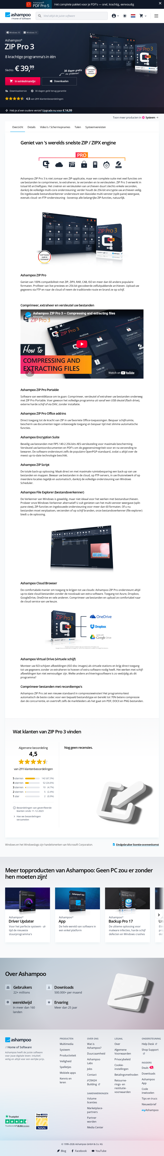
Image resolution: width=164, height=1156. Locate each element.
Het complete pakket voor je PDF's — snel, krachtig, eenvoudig (94, 4)
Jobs (89, 1069)
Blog (63, 1151)
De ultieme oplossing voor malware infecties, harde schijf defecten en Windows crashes (127, 930)
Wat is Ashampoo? (94, 1046)
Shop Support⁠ (150, 1049)
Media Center (95, 1127)
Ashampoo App (148, 1081)
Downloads (148, 1073)
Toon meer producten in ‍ (134, 117)
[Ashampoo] (18, 1040)
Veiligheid (65, 1061)
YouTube (101, 1151)
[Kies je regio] (133, 16)
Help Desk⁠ (148, 1044)
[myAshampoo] (115, 16)
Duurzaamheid (96, 1053)
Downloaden (61, 81)
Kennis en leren (66, 1080)
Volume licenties (92, 1100)
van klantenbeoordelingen (44, 99)
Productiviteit (68, 1055)
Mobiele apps (68, 1073)
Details (31, 127)
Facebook (81, 1151)
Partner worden (91, 1119)
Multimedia (66, 1044)
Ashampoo (150, 1110)
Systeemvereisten (95, 127)
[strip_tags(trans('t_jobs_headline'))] (41, 1121)
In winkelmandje (25, 81)
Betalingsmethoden (124, 1074)
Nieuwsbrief (149, 1104)
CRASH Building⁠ (92, 1082)
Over (117, 1044)
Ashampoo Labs (93, 1061)
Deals (147, 1068)
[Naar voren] (159, 915)
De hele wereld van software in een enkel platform (77, 928)
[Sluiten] (160, 3)
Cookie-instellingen (121, 1067)
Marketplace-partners (95, 1110)
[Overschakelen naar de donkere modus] (125, 16)
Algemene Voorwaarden (123, 1051)
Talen (78, 127)
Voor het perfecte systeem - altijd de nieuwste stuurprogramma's (27, 930)
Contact (92, 1074)
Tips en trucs (149, 1098)
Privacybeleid (123, 1059)
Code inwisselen (148, 1091)
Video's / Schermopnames (55, 127)
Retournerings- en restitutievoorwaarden (123, 1086)
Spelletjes (65, 1067)
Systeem (65, 1049)
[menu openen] (156, 16)
